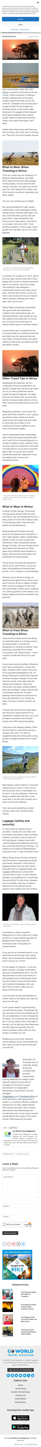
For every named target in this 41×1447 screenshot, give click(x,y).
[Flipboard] (32, 1375)
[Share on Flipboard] (14, 1244)
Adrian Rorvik (10, 36)
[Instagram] (12, 1375)
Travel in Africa (22, 1154)
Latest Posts (13, 1128)
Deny (20, 25)
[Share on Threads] (18, 1244)
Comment (8, 1177)
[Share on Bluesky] (23, 1244)
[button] (38, 2)
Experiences (20, 1402)
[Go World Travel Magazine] (8, 1134)
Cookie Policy (14, 29)
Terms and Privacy (24, 29)
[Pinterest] (16, 1375)
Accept (20, 19)
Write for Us (19, 1444)
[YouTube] (20, 1375)
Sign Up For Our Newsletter (20, 1370)
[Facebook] (8, 1375)
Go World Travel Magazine (24, 1131)
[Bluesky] (24, 1375)
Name (6, 1206)
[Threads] (28, 1375)
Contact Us (21, 1395)
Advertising (20, 1388)
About (5, 1128)
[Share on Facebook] (4, 1244)
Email (6, 1216)
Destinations (20, 1399)
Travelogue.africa (27, 1096)
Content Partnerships (20, 1392)
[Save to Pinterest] (9, 1244)
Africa (5, 92)
